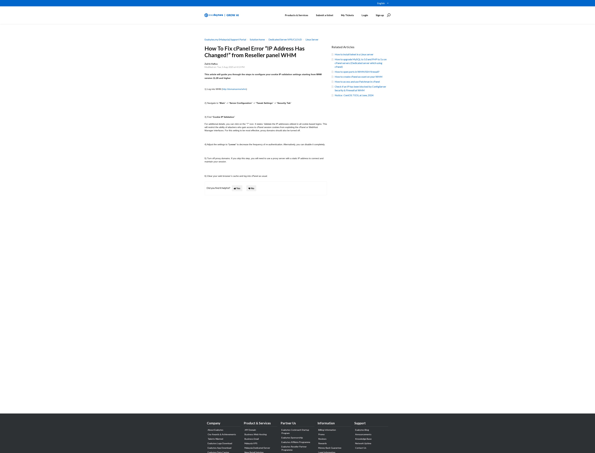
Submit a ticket (324, 15)
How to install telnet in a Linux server (354, 54)
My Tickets (347, 15)
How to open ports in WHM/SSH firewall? (357, 71)
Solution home (257, 39)
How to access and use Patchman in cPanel (357, 81)
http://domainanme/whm (234, 89)
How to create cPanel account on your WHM (358, 76)
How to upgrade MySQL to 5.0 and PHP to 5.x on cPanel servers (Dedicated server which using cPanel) (361, 63)
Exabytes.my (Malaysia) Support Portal (225, 39)
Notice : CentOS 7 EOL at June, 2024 (354, 95)
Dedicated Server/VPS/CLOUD (285, 39)
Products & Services (296, 15)
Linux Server (312, 39)
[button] (388, 15)
